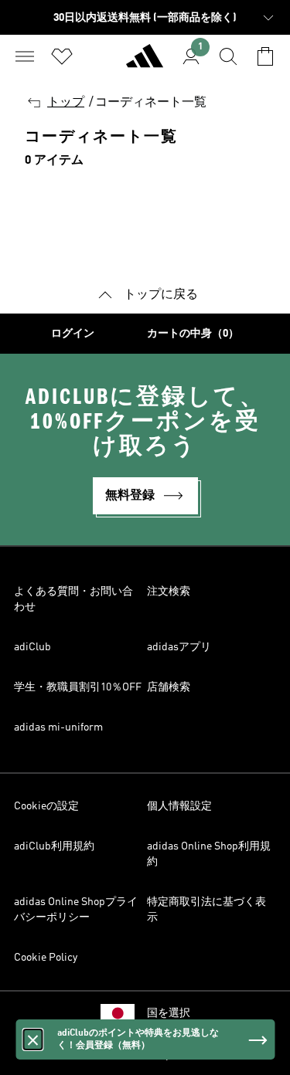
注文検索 (168, 591)
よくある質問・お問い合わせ (73, 599)
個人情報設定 (179, 806)
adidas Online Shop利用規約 (209, 854)
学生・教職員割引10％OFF (78, 687)
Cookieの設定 (46, 806)
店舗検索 (168, 687)
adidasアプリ (179, 647)
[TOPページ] (144, 62)
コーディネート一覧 (150, 103)
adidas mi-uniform (58, 727)
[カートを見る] (265, 56)
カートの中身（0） (193, 333)
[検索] (228, 56)
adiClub (32, 647)
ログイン (72, 333)
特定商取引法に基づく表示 (206, 910)
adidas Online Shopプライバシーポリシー (76, 910)
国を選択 (168, 1013)
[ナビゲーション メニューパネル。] (24, 56)
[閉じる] (32, 1039)
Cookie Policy (45, 957)
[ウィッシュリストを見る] (61, 56)
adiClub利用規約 (54, 846)
